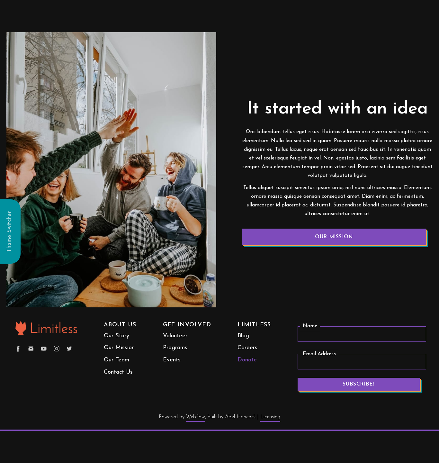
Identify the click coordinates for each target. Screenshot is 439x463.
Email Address (319, 354)
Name (310, 326)
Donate (247, 360)
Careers (247, 348)
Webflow (195, 417)
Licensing (270, 417)
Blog (243, 336)
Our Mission (334, 237)
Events (172, 360)
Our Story (116, 336)
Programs (175, 348)
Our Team (116, 360)
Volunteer (175, 336)
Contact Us (118, 372)
